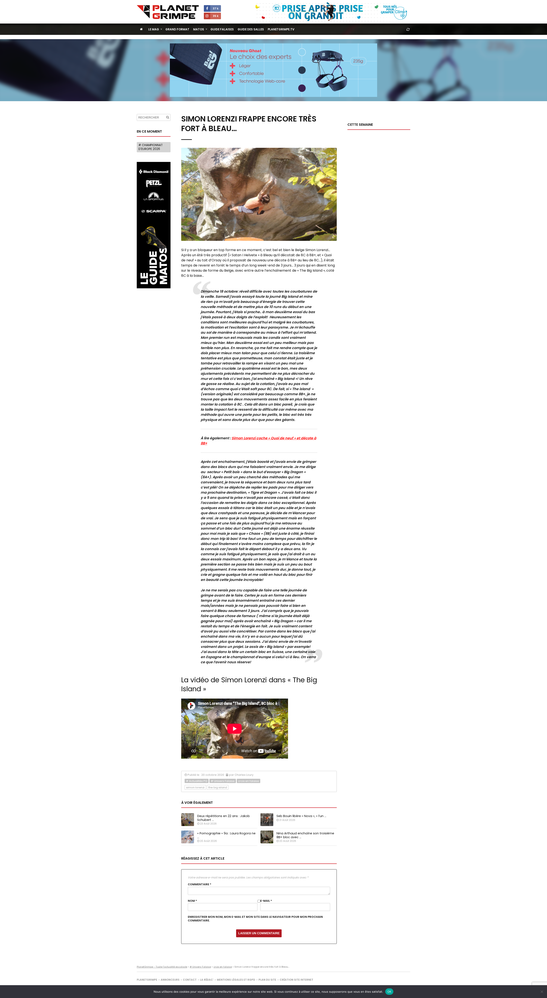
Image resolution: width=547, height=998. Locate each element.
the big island (217, 787)
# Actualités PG (196, 781)
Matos (198, 29)
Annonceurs (170, 980)
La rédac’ (206, 980)
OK (389, 991)
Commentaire (199, 884)
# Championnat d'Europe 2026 (150, 147)
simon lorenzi (195, 787)
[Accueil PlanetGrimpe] (141, 29)
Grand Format (177, 29)
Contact (190, 980)
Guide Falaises (222, 29)
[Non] (542, 991)
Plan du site (267, 980)
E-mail (266, 901)
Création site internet (296, 980)
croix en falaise (248, 781)
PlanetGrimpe (147, 980)
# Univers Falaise (223, 781)
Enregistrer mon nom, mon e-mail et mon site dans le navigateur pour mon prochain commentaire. (255, 918)
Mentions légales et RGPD (236, 980)
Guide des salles (251, 29)
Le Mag (153, 29)
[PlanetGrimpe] (168, 12)
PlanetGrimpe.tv (281, 29)
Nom (192, 901)
